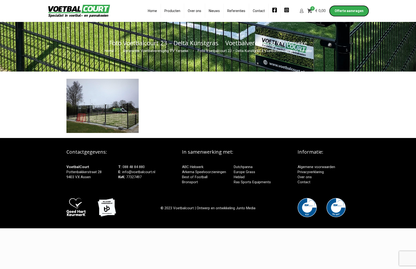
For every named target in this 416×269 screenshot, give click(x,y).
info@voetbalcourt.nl (138, 172)
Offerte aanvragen (349, 11)
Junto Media (245, 208)
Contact (304, 182)
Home (109, 51)
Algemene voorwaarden (316, 167)
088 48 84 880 (134, 167)
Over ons (305, 177)
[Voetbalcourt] (79, 11)
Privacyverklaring (311, 172)
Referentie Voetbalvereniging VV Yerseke (155, 51)
